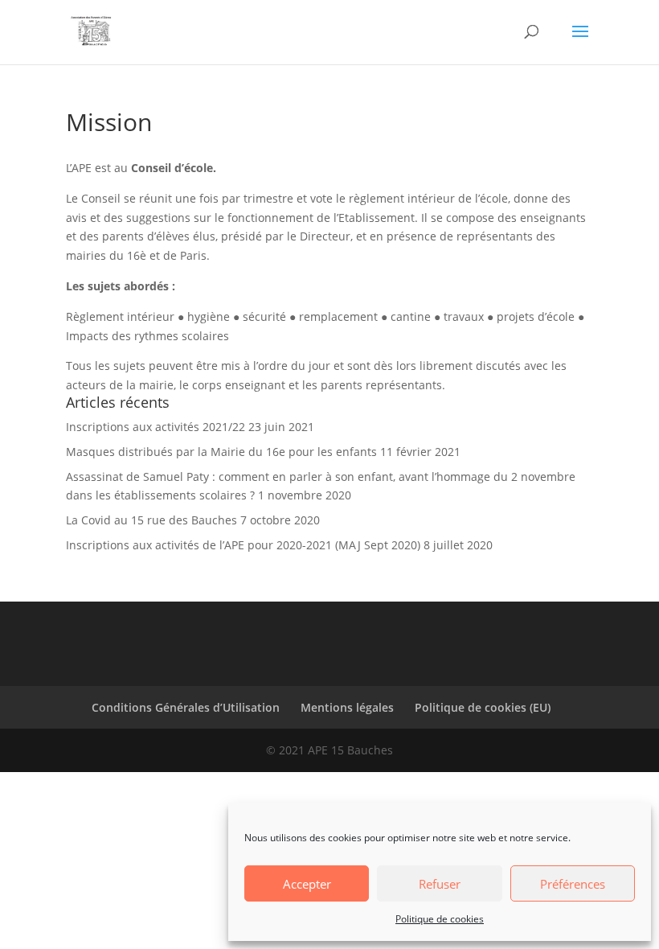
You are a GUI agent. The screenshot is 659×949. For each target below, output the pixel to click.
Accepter (307, 884)
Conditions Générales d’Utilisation (186, 707)
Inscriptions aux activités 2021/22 (155, 426)
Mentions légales (347, 707)
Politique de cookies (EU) (483, 707)
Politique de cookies (439, 919)
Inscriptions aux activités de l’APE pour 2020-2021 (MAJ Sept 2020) (243, 545)
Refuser (439, 884)
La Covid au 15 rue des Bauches (151, 520)
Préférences (572, 884)
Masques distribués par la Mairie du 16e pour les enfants (221, 451)
